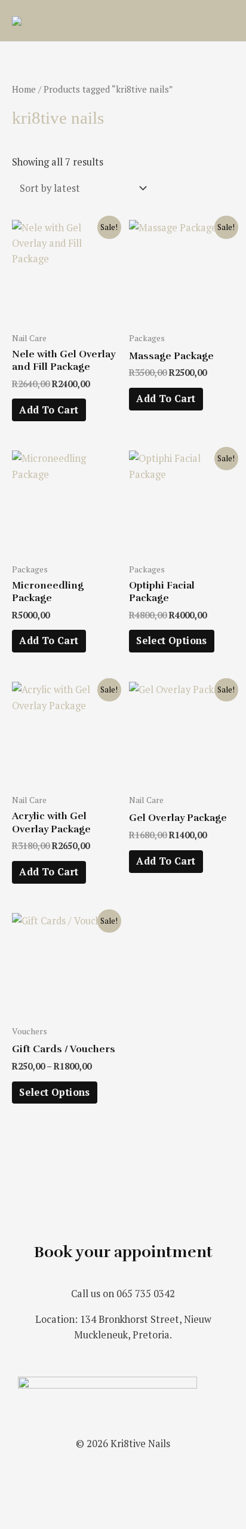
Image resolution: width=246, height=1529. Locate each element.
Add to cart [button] (48, 409)
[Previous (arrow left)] (24, 1520)
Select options (171, 640)
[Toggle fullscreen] (74, 1501)
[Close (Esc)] (174, 1501)
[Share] (124, 1501)
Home (24, 89)
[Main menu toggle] (221, 20)
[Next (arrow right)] (74, 1520)
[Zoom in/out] (24, 1501)
